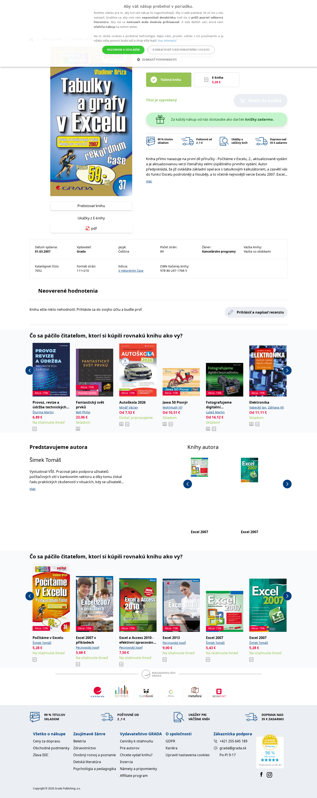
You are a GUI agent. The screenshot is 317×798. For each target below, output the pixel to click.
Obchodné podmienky (51, 748)
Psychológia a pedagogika (94, 768)
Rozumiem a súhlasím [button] (123, 50)
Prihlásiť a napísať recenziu (260, 312)
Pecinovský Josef (87, 647)
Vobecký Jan (257, 407)
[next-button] (287, 370)
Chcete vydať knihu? (136, 755)
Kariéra (171, 748)
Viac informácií (167, 40)
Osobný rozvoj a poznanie (94, 755)
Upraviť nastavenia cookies (188, 755)
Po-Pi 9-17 (228, 755)
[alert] (158, 33)
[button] (158, 59)
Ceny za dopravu (46, 741)
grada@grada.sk (233, 748)
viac (149, 181)
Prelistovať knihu (91, 205)
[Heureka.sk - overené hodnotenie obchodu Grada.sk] (270, 751)
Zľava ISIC (41, 755)
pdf (94, 228)
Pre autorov (129, 748)
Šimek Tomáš (45, 459)
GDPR (170, 741)
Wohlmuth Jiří (172, 407)
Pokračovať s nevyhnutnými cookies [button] (181, 50)
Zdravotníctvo (84, 748)
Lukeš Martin (215, 412)
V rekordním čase (130, 271)
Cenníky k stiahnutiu (136, 741)
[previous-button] (29, 370)
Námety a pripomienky (138, 768)
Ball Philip (83, 412)
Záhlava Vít (276, 407)
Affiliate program (134, 775)
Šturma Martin (43, 412)
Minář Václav (128, 407)
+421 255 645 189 (233, 741)
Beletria (79, 741)
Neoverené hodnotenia (68, 290)
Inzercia (126, 761)
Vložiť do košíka (265, 100)
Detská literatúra (87, 761)
